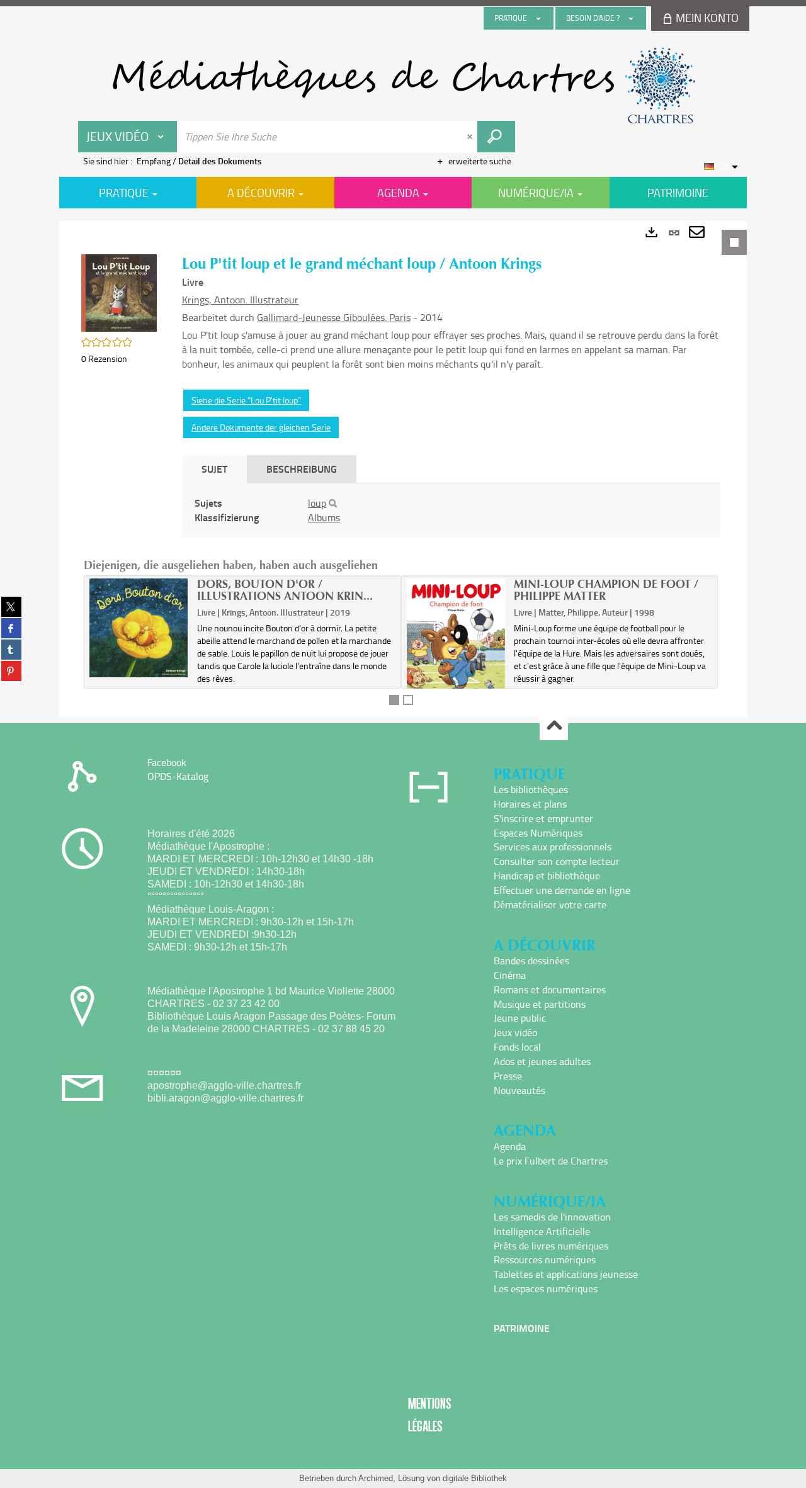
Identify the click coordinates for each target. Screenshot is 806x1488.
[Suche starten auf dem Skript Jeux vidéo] (496, 136)
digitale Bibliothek (475, 1478)
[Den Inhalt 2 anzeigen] (408, 700)
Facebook (166, 762)
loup (317, 503)
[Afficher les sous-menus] (538, 18)
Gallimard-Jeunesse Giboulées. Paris (334, 317)
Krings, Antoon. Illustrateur (240, 300)
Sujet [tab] (214, 468)
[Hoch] (554, 726)
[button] (119, 292)
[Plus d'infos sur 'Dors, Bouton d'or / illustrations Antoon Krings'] (139, 627)
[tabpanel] (403, 469)
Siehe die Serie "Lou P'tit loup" (246, 400)
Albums (324, 517)
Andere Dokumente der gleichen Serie (261, 427)
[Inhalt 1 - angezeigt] (394, 700)
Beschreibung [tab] (301, 468)
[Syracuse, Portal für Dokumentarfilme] (403, 85)
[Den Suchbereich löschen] (471, 136)
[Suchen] (333, 503)
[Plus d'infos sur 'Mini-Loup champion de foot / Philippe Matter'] (456, 645)
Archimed (375, 1478)
